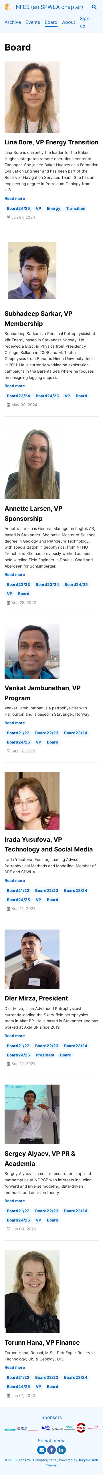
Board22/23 (18, 584)
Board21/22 (18, 733)
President (45, 1055)
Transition (75, 208)
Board (51, 22)
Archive (13, 22)
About (68, 22)
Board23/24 (18, 396)
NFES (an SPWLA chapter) (49, 6)
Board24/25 (18, 208)
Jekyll (83, 1460)
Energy (53, 208)
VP (38, 208)
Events (32, 22)
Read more (15, 198)
